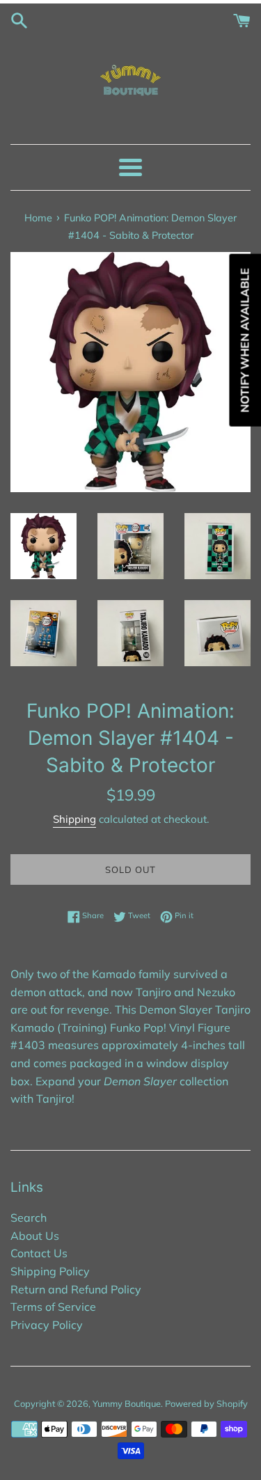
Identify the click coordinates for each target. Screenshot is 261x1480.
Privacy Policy (46, 1325)
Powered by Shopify (206, 1403)
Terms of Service (53, 1307)
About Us (34, 1236)
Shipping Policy (50, 1271)
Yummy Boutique (127, 1403)
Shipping (74, 819)
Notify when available (244, 339)
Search (28, 1218)
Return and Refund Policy (75, 1289)
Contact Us (39, 1253)
